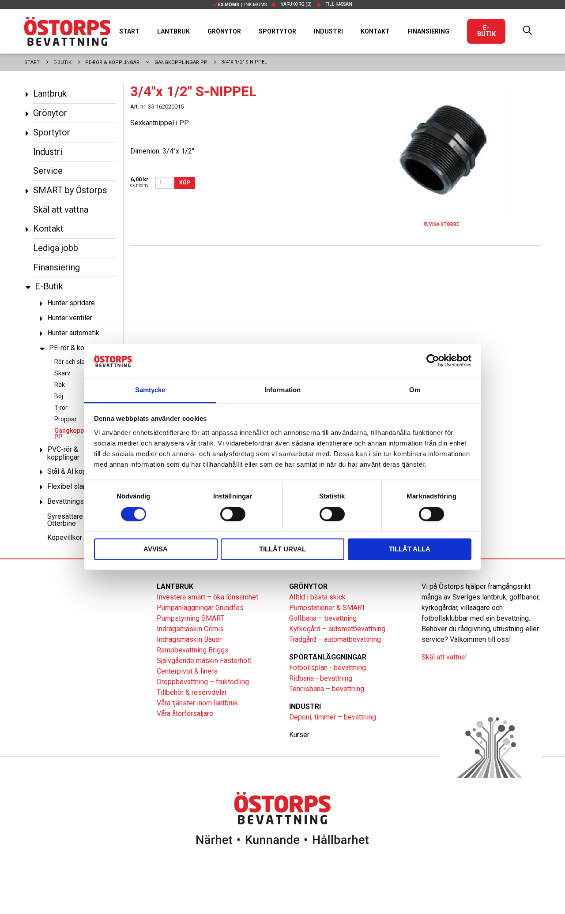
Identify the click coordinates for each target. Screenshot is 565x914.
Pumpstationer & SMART (327, 607)
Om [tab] (414, 389)
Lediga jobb (55, 248)
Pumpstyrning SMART (190, 618)
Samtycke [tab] (150, 389)
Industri (328, 31)
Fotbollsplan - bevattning (327, 667)
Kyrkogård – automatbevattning (337, 629)
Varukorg (296, 4)
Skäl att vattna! (444, 657)
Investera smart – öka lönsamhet (207, 597)
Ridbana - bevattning (320, 678)
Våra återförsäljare (185, 713)
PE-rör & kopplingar (112, 62)
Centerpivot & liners (187, 671)
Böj (58, 396)
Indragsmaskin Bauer (189, 639)
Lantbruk (173, 31)
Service (48, 170)
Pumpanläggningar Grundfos (200, 607)
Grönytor (224, 31)
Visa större (443, 224)
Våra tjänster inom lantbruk (197, 703)
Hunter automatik (73, 333)
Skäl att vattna (60, 209)
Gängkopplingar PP (180, 62)
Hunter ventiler (69, 318)
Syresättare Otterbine (65, 520)
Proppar (65, 419)
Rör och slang (73, 361)
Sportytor (277, 31)
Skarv (62, 373)
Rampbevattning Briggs (193, 650)
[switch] (232, 514)
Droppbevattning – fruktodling (203, 682)
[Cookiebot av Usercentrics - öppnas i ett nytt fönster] (432, 360)
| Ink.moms (242, 4)
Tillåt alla (409, 549)
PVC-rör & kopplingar (63, 453)
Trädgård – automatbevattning (335, 639)
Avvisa (155, 549)
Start (129, 31)
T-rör (61, 407)
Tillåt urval (282, 549)
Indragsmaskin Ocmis (190, 629)
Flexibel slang (68, 486)
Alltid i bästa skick (317, 597)
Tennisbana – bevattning (326, 689)
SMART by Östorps (70, 190)
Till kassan (339, 4)
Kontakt (375, 31)
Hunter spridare (71, 303)
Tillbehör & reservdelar (192, 692)
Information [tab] (282, 389)
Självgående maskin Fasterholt (204, 660)
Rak (59, 384)
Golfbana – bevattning (323, 618)
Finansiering (428, 31)
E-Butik (486, 31)
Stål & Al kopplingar (77, 471)
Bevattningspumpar (77, 501)
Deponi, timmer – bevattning (332, 717)
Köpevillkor (64, 537)
